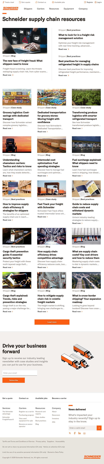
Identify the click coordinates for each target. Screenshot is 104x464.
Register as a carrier (26, 412)
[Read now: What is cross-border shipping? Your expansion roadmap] (87, 280)
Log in (99, 2)
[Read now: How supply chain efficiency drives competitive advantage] (52, 236)
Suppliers (50, 441)
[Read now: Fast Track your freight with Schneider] (52, 188)
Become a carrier (59, 398)
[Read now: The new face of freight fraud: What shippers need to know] (25, 41)
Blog (37, 424)
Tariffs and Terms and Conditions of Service (18, 441)
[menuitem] (28, 9)
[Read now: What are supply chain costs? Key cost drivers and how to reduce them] (87, 236)
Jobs (53, 422)
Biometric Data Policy (55, 452)
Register (90, 2)
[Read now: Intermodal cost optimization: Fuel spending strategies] (52, 144)
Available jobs (60, 2)
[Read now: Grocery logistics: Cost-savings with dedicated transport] (17, 97)
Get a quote (26, 2)
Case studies (40, 417)
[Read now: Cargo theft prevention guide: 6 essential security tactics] (17, 236)
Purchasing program (26, 415)
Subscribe (13, 380)
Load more (52, 322)
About (54, 412)
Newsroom (56, 415)
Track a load (9, 2)
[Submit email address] (99, 428)
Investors (55, 418)
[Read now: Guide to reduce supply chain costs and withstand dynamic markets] (87, 188)
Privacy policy (41, 441)
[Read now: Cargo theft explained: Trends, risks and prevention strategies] (17, 280)
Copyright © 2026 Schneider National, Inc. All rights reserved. (25, 458)
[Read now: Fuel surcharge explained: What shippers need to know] (87, 144)
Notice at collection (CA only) (54, 447)
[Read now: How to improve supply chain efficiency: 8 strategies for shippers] (17, 188)
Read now (7, 75)
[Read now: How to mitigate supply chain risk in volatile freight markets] (52, 280)
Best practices (40, 421)
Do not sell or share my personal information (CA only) (22, 447)
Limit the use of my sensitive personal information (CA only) (24, 452)
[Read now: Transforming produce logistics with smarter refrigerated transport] (87, 97)
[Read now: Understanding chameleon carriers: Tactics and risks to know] (17, 144)
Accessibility (60, 441)
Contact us (42, 2)
